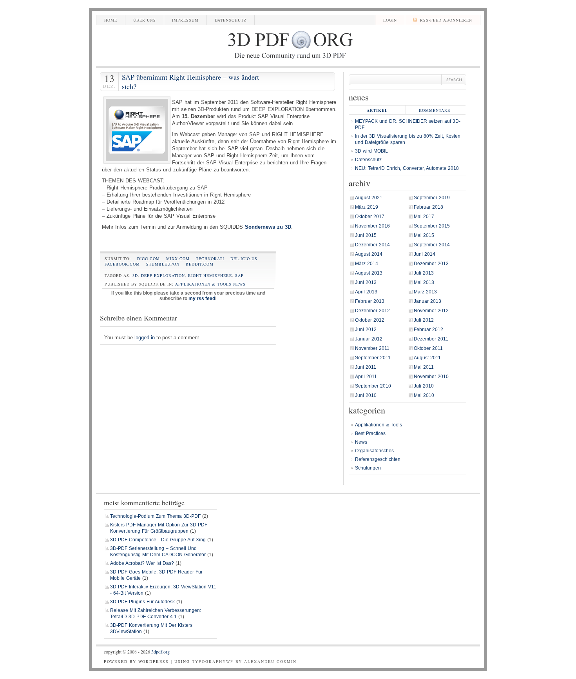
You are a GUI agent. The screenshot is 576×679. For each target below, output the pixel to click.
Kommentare (434, 110)
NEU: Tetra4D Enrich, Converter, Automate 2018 (407, 168)
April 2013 (366, 292)
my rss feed (201, 298)
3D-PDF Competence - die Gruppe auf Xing (158, 539)
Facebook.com (122, 264)
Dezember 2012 (372, 310)
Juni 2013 (366, 282)
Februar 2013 (369, 301)
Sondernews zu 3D (268, 227)
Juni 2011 (365, 367)
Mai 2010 (424, 395)
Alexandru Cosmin (270, 661)
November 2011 (372, 348)
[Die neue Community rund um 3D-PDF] (290, 60)
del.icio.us (243, 258)
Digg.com (148, 258)
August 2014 (368, 254)
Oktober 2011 (428, 348)
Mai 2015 (424, 235)
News (239, 284)
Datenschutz (230, 20)
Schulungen (368, 468)
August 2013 (368, 273)
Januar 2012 (368, 339)
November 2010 (431, 376)
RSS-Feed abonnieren (446, 20)
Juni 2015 (366, 235)
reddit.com (200, 264)
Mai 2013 (424, 282)
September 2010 (373, 386)
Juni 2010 (366, 395)
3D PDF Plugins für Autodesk (142, 601)
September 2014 (432, 245)
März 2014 (366, 263)
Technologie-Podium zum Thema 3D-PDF (155, 516)
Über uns (144, 20)
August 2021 (368, 197)
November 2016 (372, 226)
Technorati (210, 258)
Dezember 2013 (431, 263)
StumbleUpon (162, 264)
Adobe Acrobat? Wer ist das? (142, 563)
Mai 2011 (424, 367)
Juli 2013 (424, 273)
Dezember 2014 (372, 245)
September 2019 (432, 197)
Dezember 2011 (431, 339)
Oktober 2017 (369, 216)
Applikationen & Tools (203, 284)
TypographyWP (213, 661)
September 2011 (373, 357)
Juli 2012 (424, 320)
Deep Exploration (163, 275)
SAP (239, 275)
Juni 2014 (424, 254)
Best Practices (370, 433)
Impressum (185, 20)
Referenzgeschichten (377, 459)
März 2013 (425, 292)
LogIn (390, 20)
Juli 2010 (424, 386)
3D (135, 275)
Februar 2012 (428, 329)
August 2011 (427, 357)
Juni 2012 (366, 329)
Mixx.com (178, 258)
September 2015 (432, 226)
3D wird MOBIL (371, 151)
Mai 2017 (424, 216)
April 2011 (366, 376)
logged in (144, 337)
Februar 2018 (428, 207)
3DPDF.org (160, 651)
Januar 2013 (427, 301)
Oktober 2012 (369, 320)
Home (110, 20)
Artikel (377, 110)
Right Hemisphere (210, 275)
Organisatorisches (374, 450)
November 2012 (431, 310)
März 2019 (366, 207)
